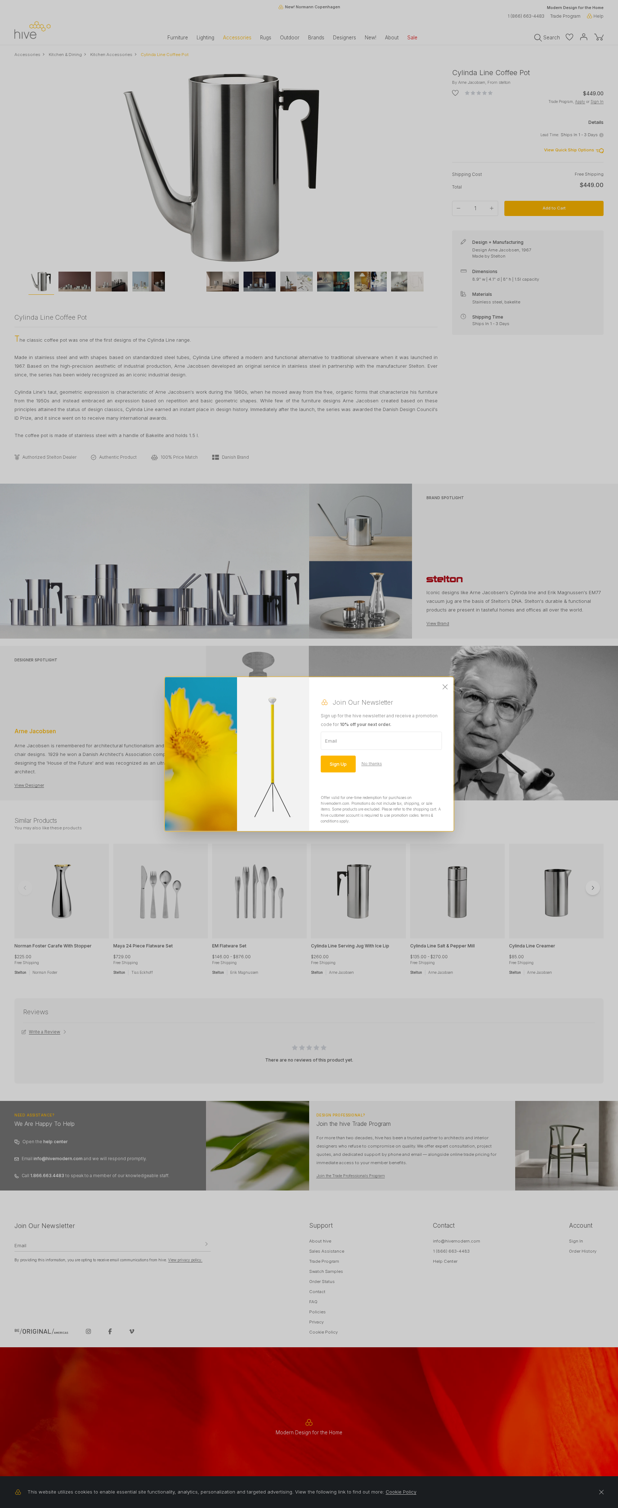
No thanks (371, 763)
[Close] (445, 687)
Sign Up (338, 763)
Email (331, 740)
